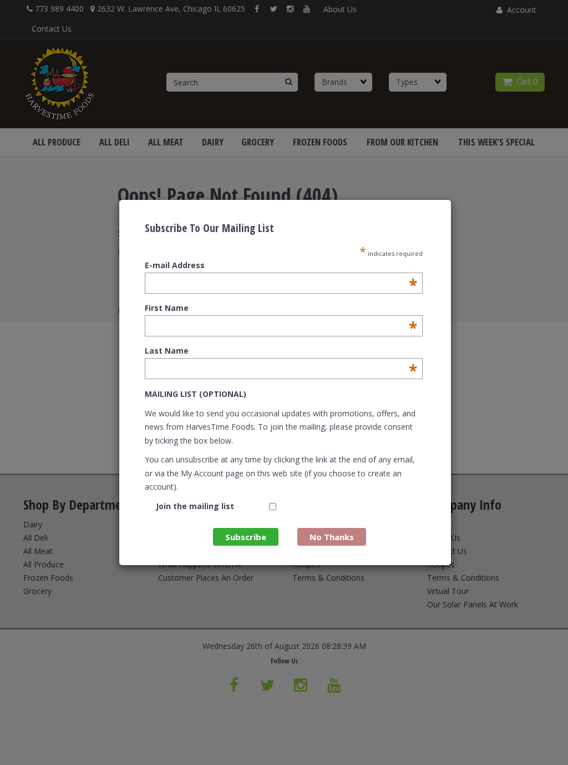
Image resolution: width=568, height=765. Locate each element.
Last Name (281, 350)
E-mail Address (281, 265)
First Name (281, 308)
